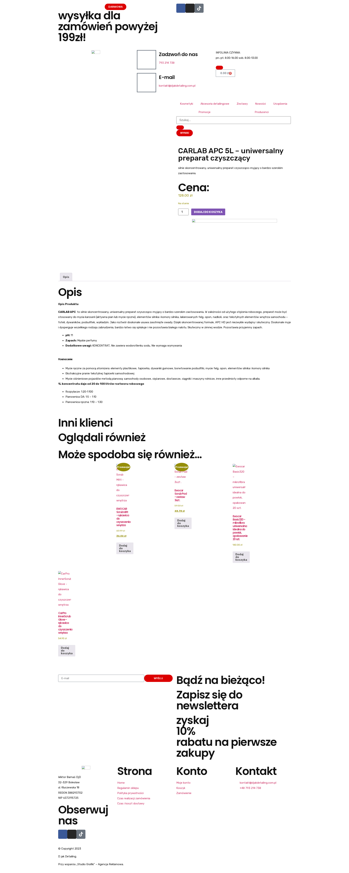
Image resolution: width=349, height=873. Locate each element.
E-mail (167, 77)
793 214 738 (166, 62)
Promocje (204, 112)
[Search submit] (180, 127)
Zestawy (242, 103)
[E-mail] (146, 82)
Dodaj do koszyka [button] (125, 548)
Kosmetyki (186, 103)
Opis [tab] (66, 277)
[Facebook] (180, 8)
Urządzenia (280, 103)
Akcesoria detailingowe (214, 103)
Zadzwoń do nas (178, 54)
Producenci (262, 112)
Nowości (260, 103)
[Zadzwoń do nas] (146, 59)
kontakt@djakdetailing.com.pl (177, 85)
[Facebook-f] (62, 834)
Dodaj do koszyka (208, 212)
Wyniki (184, 133)
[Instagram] (189, 8)
